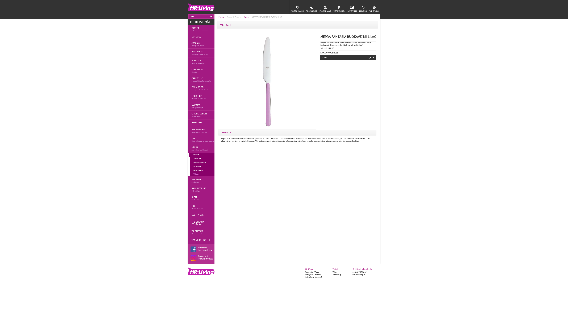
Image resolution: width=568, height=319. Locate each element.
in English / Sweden (313, 274)
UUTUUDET (197, 36)
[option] (267, 81)
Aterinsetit (197, 159)
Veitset (196, 174)
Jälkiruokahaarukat (199, 162)
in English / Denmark (313, 277)
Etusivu (221, 17)
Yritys (335, 272)
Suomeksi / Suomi (312, 272)
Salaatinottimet (198, 170)
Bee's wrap (337, 274)
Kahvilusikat (197, 166)
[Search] (211, 16)
